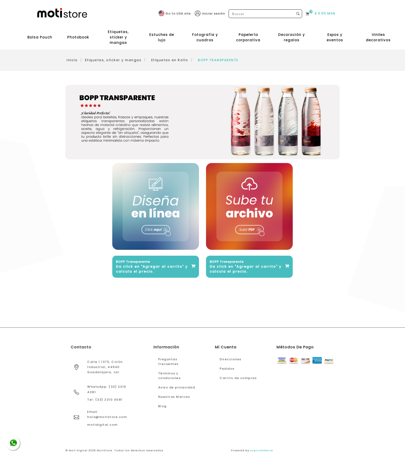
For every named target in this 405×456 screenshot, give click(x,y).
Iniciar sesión (213, 13)
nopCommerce (261, 450)
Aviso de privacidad (176, 387)
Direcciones (230, 359)
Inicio (72, 60)
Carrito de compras (238, 378)
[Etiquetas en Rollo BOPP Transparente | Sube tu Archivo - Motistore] (249, 206)
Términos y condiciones (169, 375)
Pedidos (227, 368)
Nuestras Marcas (174, 397)
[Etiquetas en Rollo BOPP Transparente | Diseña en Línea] (155, 206)
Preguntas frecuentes (168, 361)
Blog (162, 406)
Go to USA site (178, 13)
